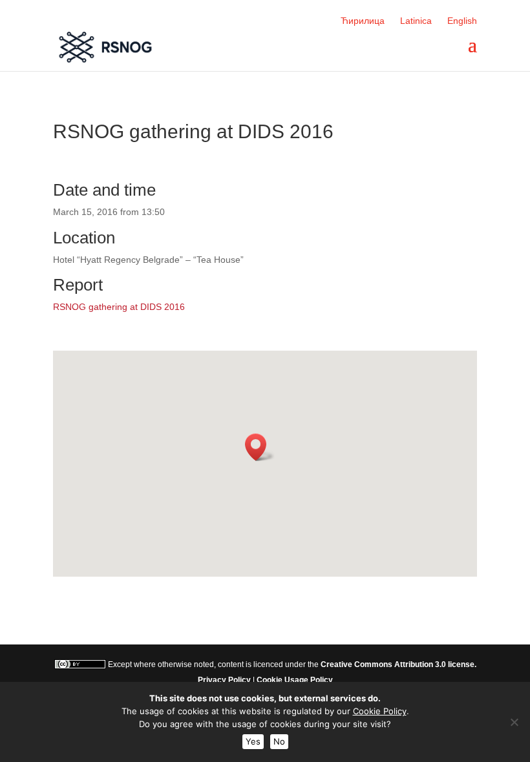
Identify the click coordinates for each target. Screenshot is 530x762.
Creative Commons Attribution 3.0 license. (398, 664)
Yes (253, 741)
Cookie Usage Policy (295, 680)
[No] (513, 722)
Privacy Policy (224, 680)
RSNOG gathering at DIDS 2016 (119, 307)
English (462, 20)
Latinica (416, 20)
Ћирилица (363, 20)
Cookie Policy (380, 711)
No (279, 741)
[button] (260, 447)
